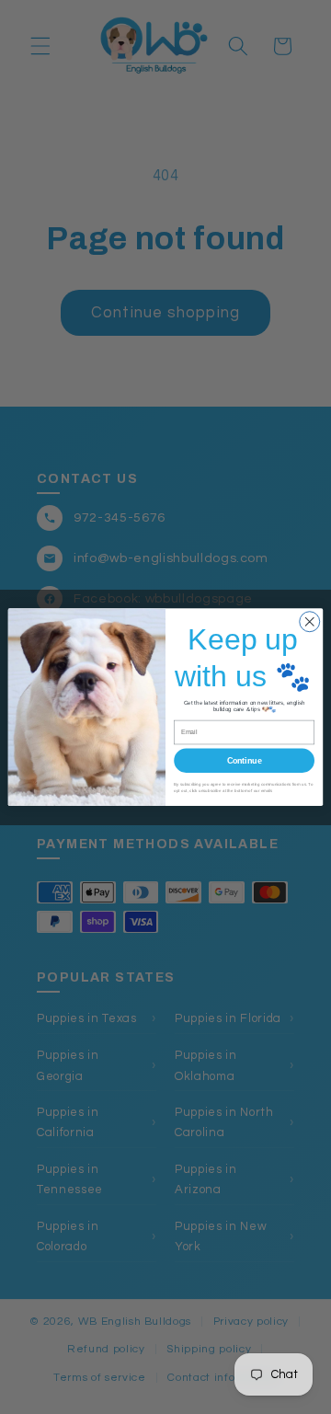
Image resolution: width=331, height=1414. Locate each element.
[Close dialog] (310, 622)
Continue (244, 760)
